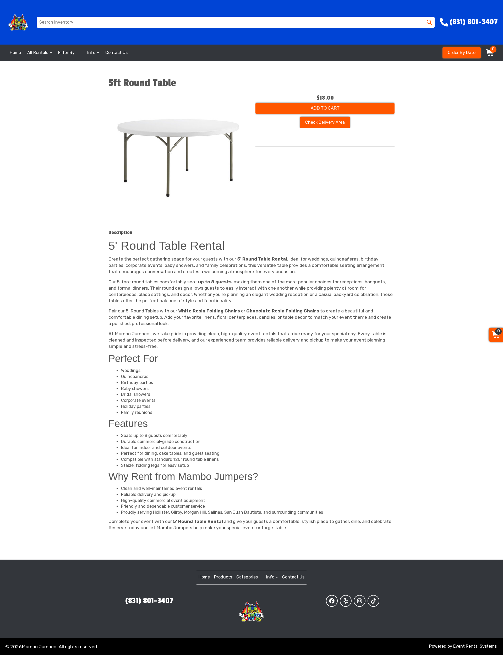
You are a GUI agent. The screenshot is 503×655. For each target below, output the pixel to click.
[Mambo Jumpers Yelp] (346, 601)
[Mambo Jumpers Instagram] (359, 601)
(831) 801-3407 (149, 600)
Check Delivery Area (325, 122)
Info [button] (91, 52)
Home (15, 52)
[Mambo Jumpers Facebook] (332, 601)
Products (223, 577)
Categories (247, 577)
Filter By (66, 52)
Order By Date (461, 52)
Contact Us (116, 52)
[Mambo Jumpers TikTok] (373, 601)
